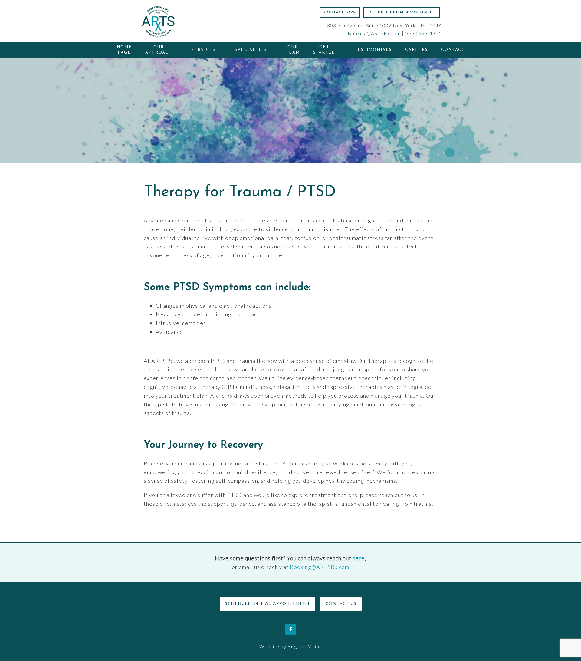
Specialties (251, 50)
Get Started (324, 49)
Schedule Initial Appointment (401, 12)
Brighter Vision (304, 646)
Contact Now (340, 12)
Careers (416, 50)
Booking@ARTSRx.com (374, 33)
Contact (452, 50)
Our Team (293, 49)
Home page (124, 49)
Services (203, 50)
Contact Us (340, 604)
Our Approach (158, 49)
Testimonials (373, 50)
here (359, 558)
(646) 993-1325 (423, 33)
